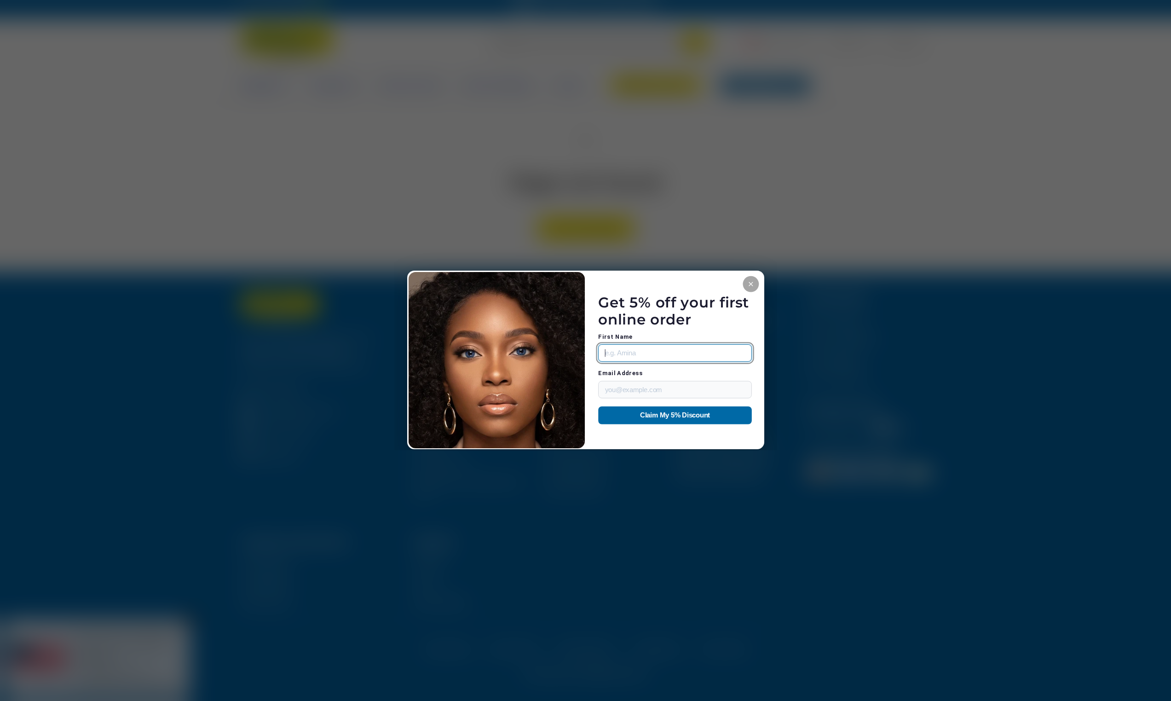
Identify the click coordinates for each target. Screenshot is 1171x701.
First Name (615, 336)
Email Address (620, 373)
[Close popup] (751, 284)
